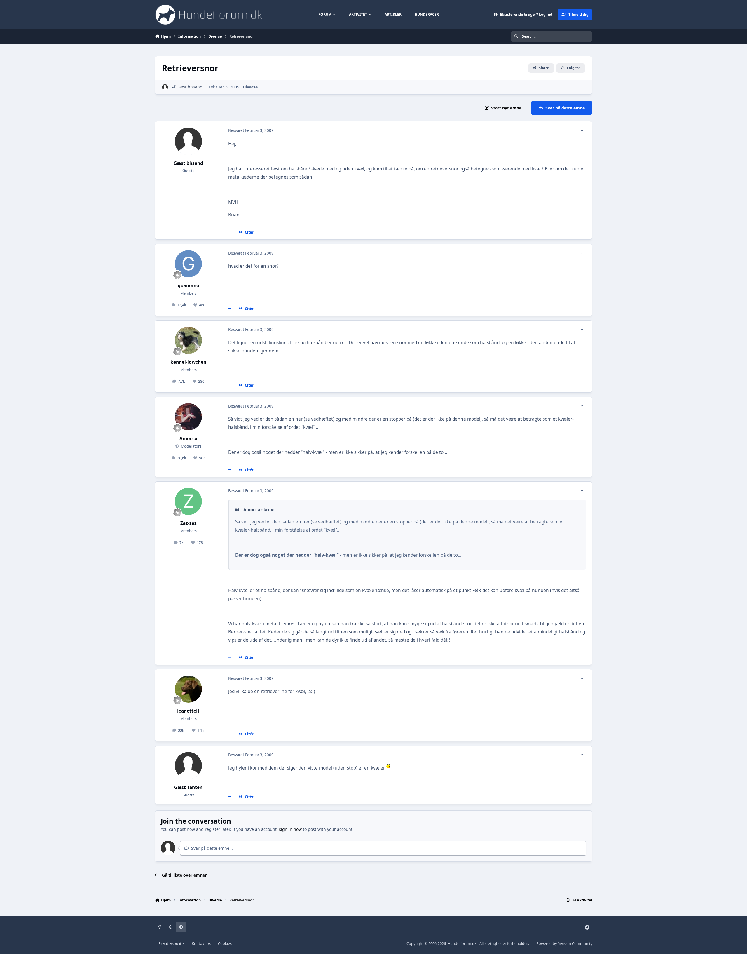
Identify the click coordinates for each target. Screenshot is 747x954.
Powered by (564, 943)
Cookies (225, 943)
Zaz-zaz (188, 523)
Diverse (250, 87)
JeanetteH (188, 711)
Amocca (188, 439)
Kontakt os (201, 943)
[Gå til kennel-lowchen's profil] (188, 340)
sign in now (290, 829)
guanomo (188, 286)
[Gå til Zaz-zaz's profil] (188, 501)
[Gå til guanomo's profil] (188, 264)
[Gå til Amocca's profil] (188, 417)
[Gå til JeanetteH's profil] (188, 689)
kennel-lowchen (188, 362)
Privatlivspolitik (171, 943)
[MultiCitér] (229, 232)
